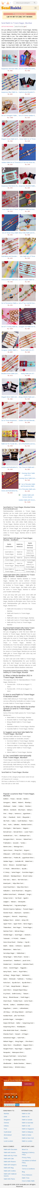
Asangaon (6, 916)
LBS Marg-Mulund (17, 1012)
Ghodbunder (7, 1063)
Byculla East (16, 982)
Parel (30, 821)
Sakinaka (16, 824)
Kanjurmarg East (28, 1023)
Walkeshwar (21, 953)
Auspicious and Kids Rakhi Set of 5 (12, 69)
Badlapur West (8, 920)
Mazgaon (28, 891)
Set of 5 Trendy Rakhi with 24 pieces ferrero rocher (18, 326)
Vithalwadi (21, 894)
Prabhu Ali (17, 857)
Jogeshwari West (27, 857)
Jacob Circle (26, 960)
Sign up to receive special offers (16, 1080)
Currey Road (22, 1056)
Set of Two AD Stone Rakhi (27, 162)
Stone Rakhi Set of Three (27, 139)
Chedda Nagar (8, 935)
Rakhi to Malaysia (27, 1132)
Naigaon (25, 828)
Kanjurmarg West (9, 1027)
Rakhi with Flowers (10, 1161)
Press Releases (27, 1175)
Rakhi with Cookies (10, 1171)
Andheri (5, 799)
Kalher (18, 1023)
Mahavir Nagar (8, 1041)
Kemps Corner (8, 898)
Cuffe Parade (16, 854)
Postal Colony (27, 854)
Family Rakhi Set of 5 (27, 373)
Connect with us (10, 1094)
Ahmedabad (8, 1135)
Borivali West (18, 832)
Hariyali (17, 1034)
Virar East (6, 880)
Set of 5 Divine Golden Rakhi (28, 115)
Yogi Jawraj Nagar (20, 905)
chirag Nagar (19, 1041)
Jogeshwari (26, 813)
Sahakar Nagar (8, 861)
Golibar (12, 1004)
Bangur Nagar (15, 975)
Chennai (6, 1123)
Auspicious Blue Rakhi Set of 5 (11, 92)
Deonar (26, 957)
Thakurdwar (7, 927)
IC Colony (6, 872)
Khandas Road (8, 1034)
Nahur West (7, 1045)
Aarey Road (7, 971)
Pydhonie (20, 979)
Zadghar (6, 902)
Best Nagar (17, 927)
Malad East (28, 861)
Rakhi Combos (8, 1146)
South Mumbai (22, 821)
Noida (6, 1138)
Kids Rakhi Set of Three (27, 256)
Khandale (23, 1030)
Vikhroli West (15, 868)
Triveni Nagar (27, 927)
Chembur (28, 806)
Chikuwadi (6, 854)
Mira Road (21, 810)
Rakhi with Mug (9, 1168)
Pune (5, 1129)
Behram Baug (19, 931)
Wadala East (7, 964)
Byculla (24, 868)
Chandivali (12, 817)
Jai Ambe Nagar (8, 1019)
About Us (25, 1149)
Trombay (29, 979)
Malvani (13, 902)
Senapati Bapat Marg (20, 990)
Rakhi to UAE (26, 1126)
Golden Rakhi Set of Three (10, 162)
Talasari (25, 993)
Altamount (17, 913)
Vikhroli (5, 810)
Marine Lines (7, 846)
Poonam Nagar (28, 909)
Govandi (15, 843)
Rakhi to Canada (27, 1120)
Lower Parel (28, 832)
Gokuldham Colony (23, 1004)
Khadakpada (21, 1027)
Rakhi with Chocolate (10, 1149)
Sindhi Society (16, 993)
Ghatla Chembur (19, 1063)
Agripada (27, 946)
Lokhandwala (24, 1008)
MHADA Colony (20, 1067)
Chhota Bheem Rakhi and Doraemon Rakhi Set (16, 280)
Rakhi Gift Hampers (10, 1165)
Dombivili (13, 810)
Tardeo (22, 843)
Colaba (20, 806)
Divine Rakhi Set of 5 (27, 350)
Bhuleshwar (7, 949)
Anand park (7, 883)
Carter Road (28, 1001)
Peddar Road (17, 1001)
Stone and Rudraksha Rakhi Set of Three (14, 491)
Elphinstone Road (19, 1060)
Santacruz (18, 813)
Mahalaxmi (25, 975)
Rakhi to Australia (27, 1123)
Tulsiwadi (6, 938)
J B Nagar (25, 1034)
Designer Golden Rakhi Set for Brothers (14, 350)
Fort (15, 835)
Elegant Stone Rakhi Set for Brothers (13, 139)
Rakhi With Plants (9, 1179)
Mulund (20, 802)
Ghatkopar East (24, 835)
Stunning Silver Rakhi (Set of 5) (28, 478)
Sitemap (24, 1166)
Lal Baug (6, 975)
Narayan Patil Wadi (9, 1056)
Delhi (5, 1117)
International (27, 1110)
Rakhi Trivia (25, 1178)
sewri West (7, 990)
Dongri (29, 894)
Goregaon (6, 802)
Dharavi (11, 865)
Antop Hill (25, 920)
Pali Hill (5, 1004)
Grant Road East (17, 891)
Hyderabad (7, 1132)
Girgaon (26, 850)
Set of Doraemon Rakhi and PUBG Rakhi (14, 303)
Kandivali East (7, 835)
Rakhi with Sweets (10, 1152)
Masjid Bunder (16, 986)
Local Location (8, 1141)
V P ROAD (15, 938)
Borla (5, 865)
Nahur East (16, 949)
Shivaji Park (18, 850)
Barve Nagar (27, 924)
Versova (18, 839)
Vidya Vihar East (18, 883)
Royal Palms (23, 971)
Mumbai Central (26, 824)
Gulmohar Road (28, 964)
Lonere (15, 1008)
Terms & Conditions (28, 1169)
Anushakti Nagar (21, 865)
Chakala (22, 938)
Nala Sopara (17, 828)
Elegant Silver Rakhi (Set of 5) (10, 397)
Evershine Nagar (27, 872)
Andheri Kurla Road (9, 894)
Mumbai (6, 1113)
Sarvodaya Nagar (8, 953)
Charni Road (7, 1001)
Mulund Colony (8, 1067)
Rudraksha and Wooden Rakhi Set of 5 (13, 256)
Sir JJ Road (6, 993)
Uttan (5, 968)
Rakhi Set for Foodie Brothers (11, 444)
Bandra (25, 799)
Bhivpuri (25, 986)
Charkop (20, 942)
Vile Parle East (22, 880)
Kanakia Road (7, 1015)
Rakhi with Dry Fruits (10, 1155)
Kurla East (6, 982)
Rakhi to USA (26, 1113)
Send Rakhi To (8, 1110)
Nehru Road (17, 957)
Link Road (28, 1012)
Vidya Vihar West (22, 887)
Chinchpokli (21, 902)
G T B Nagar (7, 1060)
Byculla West (26, 982)
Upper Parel (7, 924)
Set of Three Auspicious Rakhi (11, 420)
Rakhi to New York (28, 1138)
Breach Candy (27, 876)
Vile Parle (6, 821)
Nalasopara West (17, 1052)
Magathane (7, 1008)
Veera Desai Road (9, 942)
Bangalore (7, 1120)
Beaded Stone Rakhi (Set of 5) (11, 373)
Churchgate (7, 828)
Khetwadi (12, 979)
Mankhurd (17, 960)
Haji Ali (27, 942)
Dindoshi (27, 935)
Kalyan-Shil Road (8, 1023)
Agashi (25, 898)
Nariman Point (7, 931)
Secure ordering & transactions (16, 1102)
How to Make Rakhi (28, 1181)
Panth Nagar (25, 997)
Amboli (17, 920)
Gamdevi (26, 913)
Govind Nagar (13, 968)
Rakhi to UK (25, 1117)
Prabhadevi (7, 843)
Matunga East (18, 846)
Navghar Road (8, 1049)
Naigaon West (27, 1045)
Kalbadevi (6, 891)
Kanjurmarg (23, 916)
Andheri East (7, 857)
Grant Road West (9, 887)
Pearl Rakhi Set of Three (10, 209)
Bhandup (28, 802)
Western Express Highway (12, 909)
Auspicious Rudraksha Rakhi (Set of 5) (13, 186)
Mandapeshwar (16, 876)
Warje (10, 813)
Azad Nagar (18, 935)
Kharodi (14, 916)
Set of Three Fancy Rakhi (10, 233)
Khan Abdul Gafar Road (10, 1030)
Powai (12, 799)
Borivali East (7, 832)
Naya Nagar (18, 1049)
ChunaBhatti (17, 1045)
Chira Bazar (29, 1041)
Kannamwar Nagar (9, 1038)
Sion (4, 824)
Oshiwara (18, 946)
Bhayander (26, 817)
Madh (5, 946)
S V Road (6, 868)
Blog (23, 1172)
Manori (28, 1063)
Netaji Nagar (7, 957)
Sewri (15, 971)
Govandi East (7, 960)
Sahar (5, 979)
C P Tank (6, 986)
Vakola (11, 946)
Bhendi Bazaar (13, 997)
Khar (4, 817)
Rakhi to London (27, 1141)
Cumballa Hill (19, 861)
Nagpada (23, 968)
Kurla (9, 824)
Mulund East (27, 839)
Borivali (19, 799)
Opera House (7, 850)
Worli (18, 817)
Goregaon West (8, 839)
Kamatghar (19, 1019)
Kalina (13, 821)
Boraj (5, 997)
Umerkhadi (17, 964)
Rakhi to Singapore (28, 1129)
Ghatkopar (6, 806)
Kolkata (6, 1126)
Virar (4, 813)
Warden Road (7, 913)
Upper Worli (17, 924)
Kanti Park (21, 1038)
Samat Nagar (16, 872)
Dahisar (29, 810)
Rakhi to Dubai (26, 1135)
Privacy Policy (26, 1157)
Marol (14, 880)
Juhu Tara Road (19, 1015)
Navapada (6, 1052)
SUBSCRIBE (28, 1084)
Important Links (27, 1146)
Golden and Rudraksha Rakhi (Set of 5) (13, 467)
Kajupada (28, 1049)
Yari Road (18, 898)
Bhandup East (7, 905)
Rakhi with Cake (9, 1158)
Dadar (14, 806)
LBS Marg (6, 1012)
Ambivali (6, 876)
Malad (14, 802)
